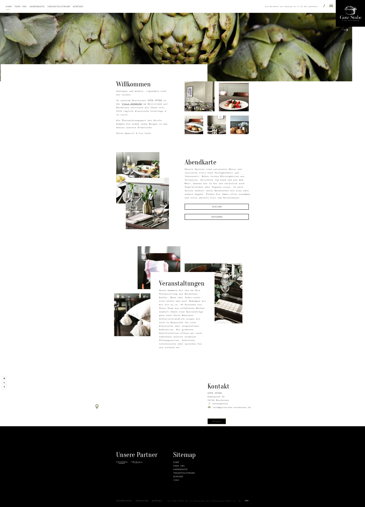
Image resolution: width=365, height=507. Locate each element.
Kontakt (78, 6)
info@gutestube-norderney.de (231, 407)
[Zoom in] (4, 378)
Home (9, 6)
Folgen (216, 421)
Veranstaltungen (58, 6)
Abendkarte (37, 6)
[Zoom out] (4, 383)
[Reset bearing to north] (4, 387)
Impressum (141, 501)
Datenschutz (124, 501)
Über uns (21, 6)
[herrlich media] (247, 500)
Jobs (176, 480)
